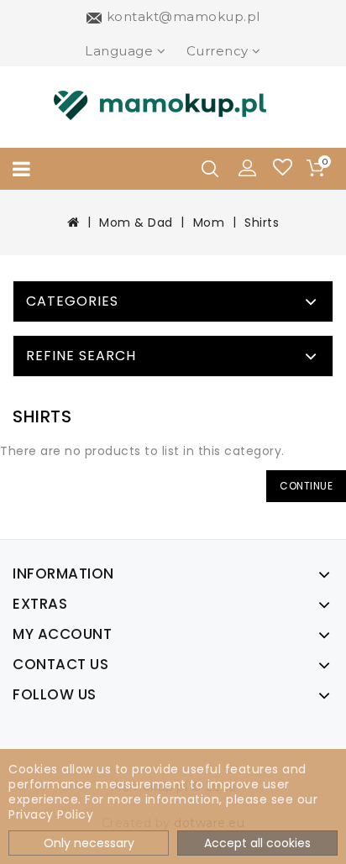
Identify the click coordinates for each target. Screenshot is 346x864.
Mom (209, 222)
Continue (306, 486)
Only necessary (89, 843)
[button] (248, 167)
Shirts (261, 222)
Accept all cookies (257, 843)
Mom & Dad (136, 222)
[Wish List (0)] (283, 169)
